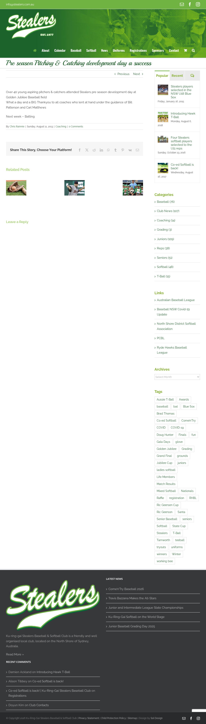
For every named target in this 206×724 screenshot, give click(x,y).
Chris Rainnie (17, 126)
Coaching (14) (166, 220)
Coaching (61, 126)
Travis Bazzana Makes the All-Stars (132, 598)
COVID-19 (177, 427)
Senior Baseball (167, 519)
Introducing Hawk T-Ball (183, 115)
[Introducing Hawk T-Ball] (163, 114)
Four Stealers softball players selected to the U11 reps (181, 143)
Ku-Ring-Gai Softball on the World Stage (136, 617)
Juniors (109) (165, 239)
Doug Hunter (165, 434)
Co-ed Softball (166, 420)
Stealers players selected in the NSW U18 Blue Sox (182, 92)
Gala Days (163, 441)
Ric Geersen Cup (168, 505)
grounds (182, 455)
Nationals (187, 491)
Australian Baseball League (176, 300)
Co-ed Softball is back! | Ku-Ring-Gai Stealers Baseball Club (49, 691)
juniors (182, 462)
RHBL (193, 498)
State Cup (179, 526)
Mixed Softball (166, 491)
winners (162, 554)
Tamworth (163, 540)
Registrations (17, 696)
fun (194, 434)
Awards (184, 399)
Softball (162, 526)
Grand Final (164, 455)
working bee (165, 561)
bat (175, 406)
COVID (161, 427)
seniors (187, 519)
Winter (176, 554)
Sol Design (157, 718)
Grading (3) (164, 229)
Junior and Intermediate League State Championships (145, 607)
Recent (177, 76)
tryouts (161, 547)
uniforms (177, 547)
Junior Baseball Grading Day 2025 (131, 626)
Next (136, 74)
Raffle (160, 498)
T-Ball (177, 533)
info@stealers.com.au (20, 4)
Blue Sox (189, 406)
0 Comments (76, 126)
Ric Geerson (164, 512)
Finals (182, 434)
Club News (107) (168, 211)
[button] (193, 50)
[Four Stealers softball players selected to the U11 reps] (163, 138)
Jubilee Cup (164, 462)
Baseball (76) (166, 202)
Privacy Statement (88, 718)
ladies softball (166, 470)
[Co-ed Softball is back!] (163, 165)
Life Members (166, 477)
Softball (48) (165, 267)
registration (176, 498)
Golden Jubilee (166, 448)
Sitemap (132, 718)
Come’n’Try (188, 420)
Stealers (162, 533)
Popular (162, 76)
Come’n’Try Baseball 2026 (126, 589)
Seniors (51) (164, 258)
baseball (162, 406)
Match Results (166, 484)
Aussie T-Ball (165, 399)
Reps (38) (163, 248)
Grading (187, 448)
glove (179, 441)
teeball (179, 540)
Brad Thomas (165, 413)
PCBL (161, 338)
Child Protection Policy (113, 718)
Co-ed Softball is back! (182, 166)
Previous (123, 74)
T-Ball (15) (163, 276)
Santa (181, 512)
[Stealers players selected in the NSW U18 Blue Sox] (163, 87)
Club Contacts (39, 705)
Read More (13, 654)
